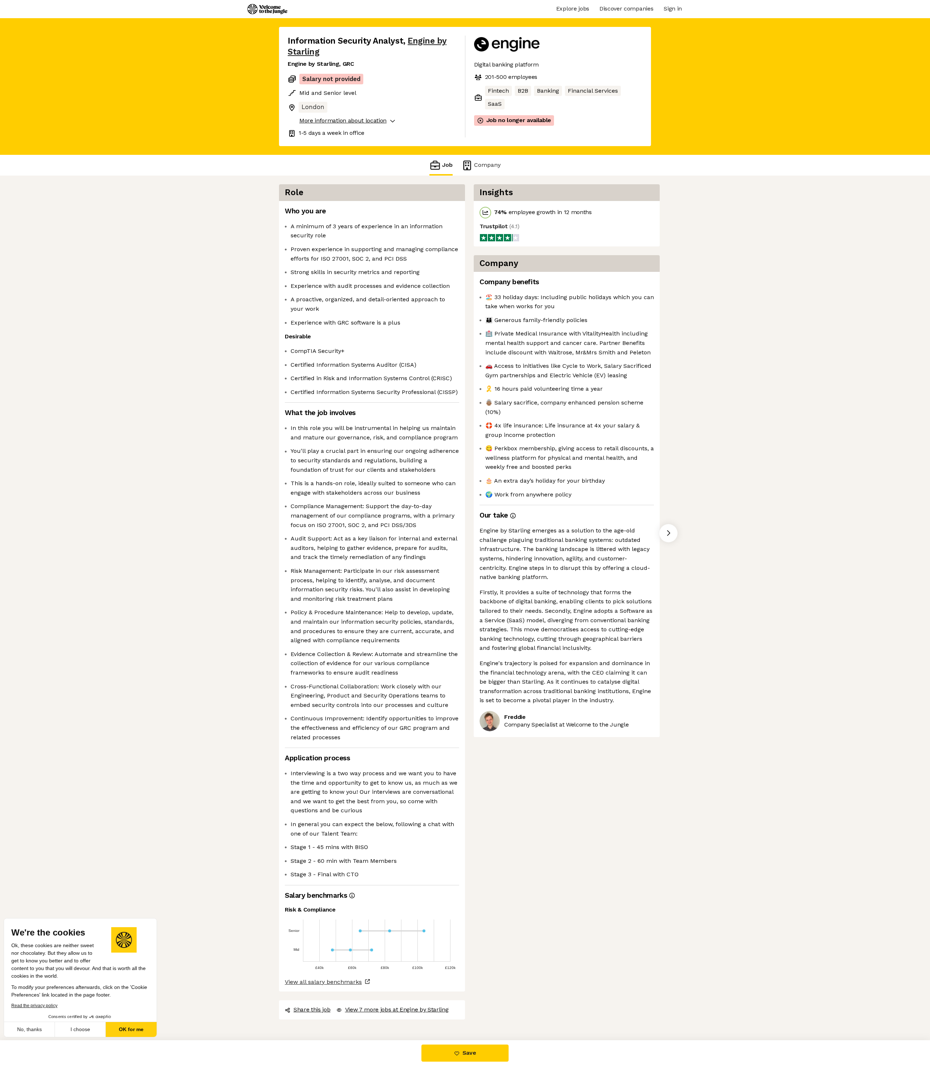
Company (487, 164)
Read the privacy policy (38, 1005)
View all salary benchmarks (323, 981)
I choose (83, 1029)
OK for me (134, 1029)
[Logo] (267, 9)
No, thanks (32, 1029)
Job (447, 164)
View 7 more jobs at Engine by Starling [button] (397, 1009)
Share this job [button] (312, 1009)
